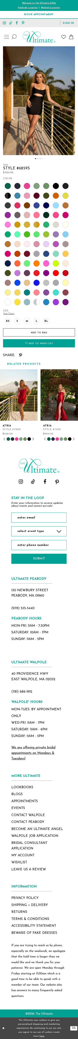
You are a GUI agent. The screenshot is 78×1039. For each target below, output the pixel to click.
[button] (68, 22)
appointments (24, 801)
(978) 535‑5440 (22, 608)
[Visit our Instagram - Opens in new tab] (4, 22)
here (42, 1036)
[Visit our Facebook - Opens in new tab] (17, 22)
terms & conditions (30, 919)
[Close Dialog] (3, 1028)
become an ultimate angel (37, 829)
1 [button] (35, 158)
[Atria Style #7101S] (18, 395)
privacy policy (25, 898)
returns (19, 912)
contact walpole (28, 815)
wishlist (19, 862)
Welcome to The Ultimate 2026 (39, 3)
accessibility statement (33, 926)
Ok (74, 1028)
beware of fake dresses (34, 933)
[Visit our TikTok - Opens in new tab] (11, 22)
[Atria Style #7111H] (59, 395)
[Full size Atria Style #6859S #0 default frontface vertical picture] (39, 100)
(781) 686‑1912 (21, 691)
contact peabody (27, 822)
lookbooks (22, 787)
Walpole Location (50, 8)
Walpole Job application (34, 836)
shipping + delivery (29, 905)
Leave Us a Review (28, 869)
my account (22, 855)
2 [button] (37, 158)
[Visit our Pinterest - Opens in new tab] (23, 22)
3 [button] (40, 158)
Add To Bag (39, 333)
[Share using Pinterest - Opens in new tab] (21, 355)
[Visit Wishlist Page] (63, 37)
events (18, 808)
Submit (39, 558)
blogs (17, 794)
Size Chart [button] (8, 313)
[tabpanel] (39, 100)
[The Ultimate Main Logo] (39, 36)
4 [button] (42, 158)
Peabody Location (28, 8)
